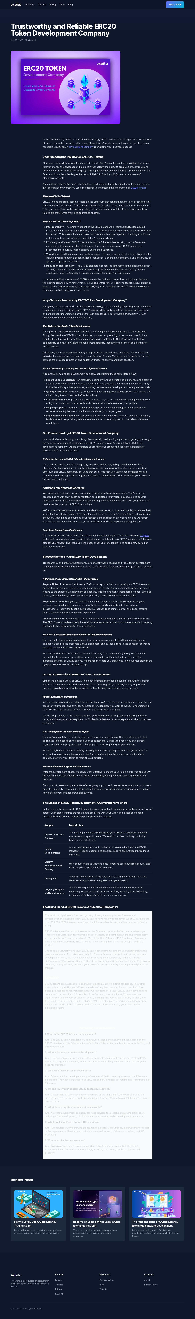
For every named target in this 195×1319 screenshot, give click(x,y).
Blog (70, 4)
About (147, 1280)
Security (103, 1289)
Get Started (175, 4)
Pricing (53, 4)
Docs (62, 4)
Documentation (107, 1280)
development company (81, 146)
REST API (59, 1294)
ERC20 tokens (138, 187)
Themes (42, 4)
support (144, 535)
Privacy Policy (151, 1284)
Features (30, 4)
